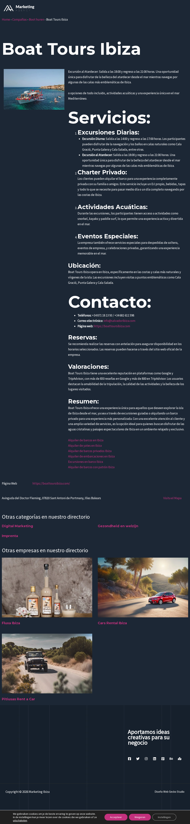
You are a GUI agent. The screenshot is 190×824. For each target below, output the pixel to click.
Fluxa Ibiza (11, 623)
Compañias (19, 19)
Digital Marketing (17, 526)
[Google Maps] (179, 758)
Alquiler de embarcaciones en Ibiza (91, 456)
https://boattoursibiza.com (112, 326)
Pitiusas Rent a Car (18, 699)
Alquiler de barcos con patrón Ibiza (91, 467)
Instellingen (164, 817)
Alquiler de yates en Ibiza (85, 446)
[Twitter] (138, 758)
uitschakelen (20, 820)
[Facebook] (129, 758)
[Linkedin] (154, 758)
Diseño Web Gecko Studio (169, 791)
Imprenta (10, 536)
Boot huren (36, 19)
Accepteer (116, 817)
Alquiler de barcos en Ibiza (85, 440)
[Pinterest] (163, 758)
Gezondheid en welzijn (118, 526)
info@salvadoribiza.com (119, 321)
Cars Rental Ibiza (112, 623)
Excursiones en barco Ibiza (85, 462)
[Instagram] (146, 758)
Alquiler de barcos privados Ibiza (90, 451)
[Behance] (171, 758)
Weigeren (140, 817)
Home (6, 19)
